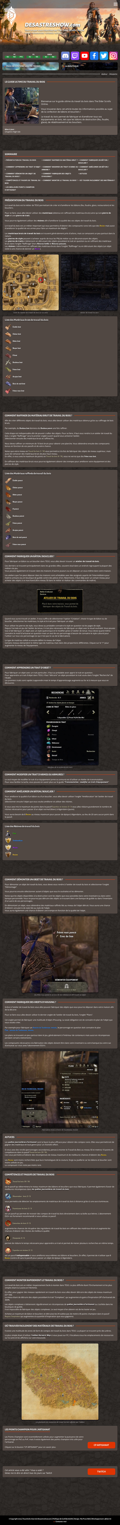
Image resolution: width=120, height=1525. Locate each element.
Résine (102, 226)
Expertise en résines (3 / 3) (62, 807)
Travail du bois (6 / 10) (54, 456)
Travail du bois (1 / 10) (36, 451)
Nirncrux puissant (58, 243)
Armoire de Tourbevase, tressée (45, 1027)
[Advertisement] (60, 142)
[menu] (116, 4)
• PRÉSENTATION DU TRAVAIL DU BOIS (20, 160)
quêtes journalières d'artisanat (22, 1142)
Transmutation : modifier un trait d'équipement (86, 782)
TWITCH (101, 1471)
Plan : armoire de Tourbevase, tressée (19, 1030)
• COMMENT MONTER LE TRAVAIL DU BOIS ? (59, 180)
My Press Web (85, 1519)
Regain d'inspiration (12, 1316)
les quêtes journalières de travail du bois (50, 1189)
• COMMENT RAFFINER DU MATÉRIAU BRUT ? (60, 160)
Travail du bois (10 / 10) (38, 1152)
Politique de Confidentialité (63, 1519)
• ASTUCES (82, 173)
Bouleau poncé (46, 428)
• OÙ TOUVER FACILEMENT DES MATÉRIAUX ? (96, 180)
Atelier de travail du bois (60, 597)
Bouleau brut (24, 428)
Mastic (37, 249)
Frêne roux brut (90, 456)
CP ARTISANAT (101, 1445)
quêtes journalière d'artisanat (80, 1304)
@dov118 (108, 1519)
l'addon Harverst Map (41, 1335)
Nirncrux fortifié (43, 243)
